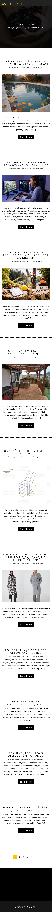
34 (32, 857)
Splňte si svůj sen (26, 701)
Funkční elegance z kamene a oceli (26, 452)
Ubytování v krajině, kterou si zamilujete (26, 352)
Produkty (40, 168)
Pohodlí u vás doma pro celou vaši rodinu (26, 651)
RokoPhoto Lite (19, 908)
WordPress (34, 908)
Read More (26, 137)
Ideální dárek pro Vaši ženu (26, 807)
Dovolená (40, 357)
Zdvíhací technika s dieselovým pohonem (26, 754)
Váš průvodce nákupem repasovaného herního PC (26, 164)
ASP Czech (26, 24)
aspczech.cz (17, 67)
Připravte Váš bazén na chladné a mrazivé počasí (26, 63)
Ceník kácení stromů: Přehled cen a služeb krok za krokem (26, 255)
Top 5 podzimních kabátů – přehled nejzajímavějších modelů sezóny (26, 557)
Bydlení (40, 67)
